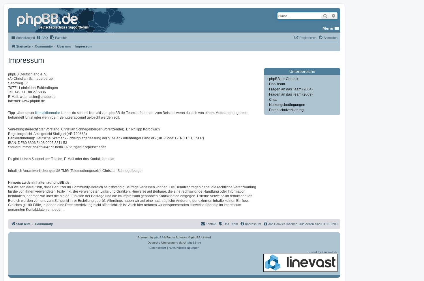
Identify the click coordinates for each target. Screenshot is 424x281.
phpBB (159, 237)
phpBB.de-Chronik (283, 79)
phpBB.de (194, 242)
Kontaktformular (47, 113)
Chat (273, 100)
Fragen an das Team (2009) (291, 94)
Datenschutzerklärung (286, 110)
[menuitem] (42, 37)
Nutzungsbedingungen (287, 105)
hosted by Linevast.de (322, 252)
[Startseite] (53, 20)
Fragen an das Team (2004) (291, 89)
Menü (327, 28)
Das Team (277, 84)
